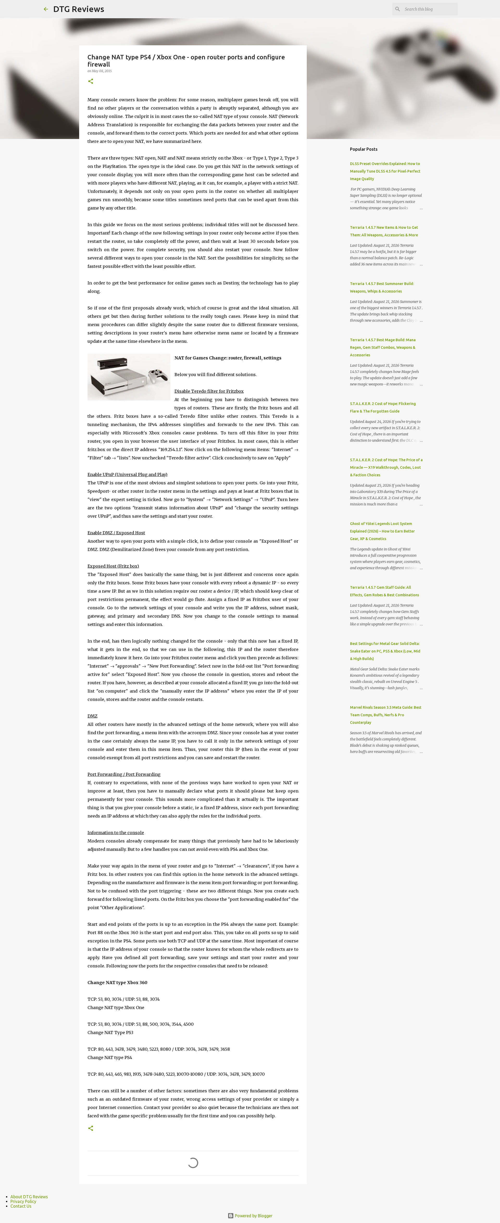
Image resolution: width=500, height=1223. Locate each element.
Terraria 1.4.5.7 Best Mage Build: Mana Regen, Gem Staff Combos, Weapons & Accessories (383, 347)
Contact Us (21, 1206)
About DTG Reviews (29, 1196)
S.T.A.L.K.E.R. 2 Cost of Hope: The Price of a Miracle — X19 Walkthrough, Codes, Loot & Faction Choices (386, 467)
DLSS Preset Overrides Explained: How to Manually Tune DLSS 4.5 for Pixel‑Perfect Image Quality (385, 171)
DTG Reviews (78, 9)
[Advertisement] (333, 225)
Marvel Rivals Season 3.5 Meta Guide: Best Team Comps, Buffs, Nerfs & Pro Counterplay (385, 715)
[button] (91, 81)
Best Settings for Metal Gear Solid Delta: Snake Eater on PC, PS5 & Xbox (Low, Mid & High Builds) (385, 651)
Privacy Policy (23, 1201)
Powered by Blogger (253, 1215)
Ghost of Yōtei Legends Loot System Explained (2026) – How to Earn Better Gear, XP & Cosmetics (382, 531)
